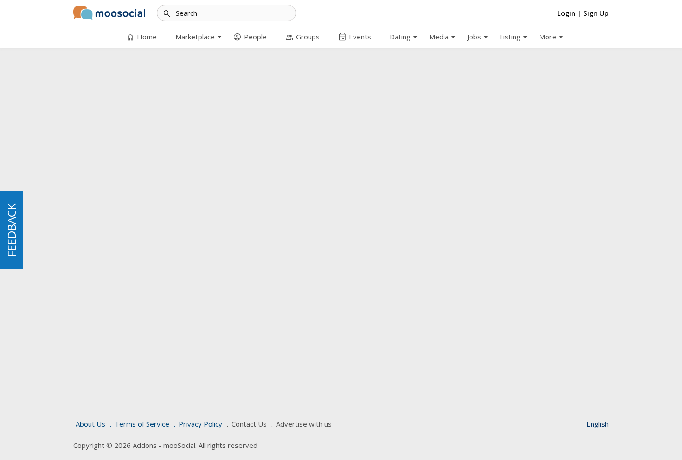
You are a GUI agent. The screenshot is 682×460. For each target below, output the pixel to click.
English (597, 423)
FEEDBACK (11, 230)
